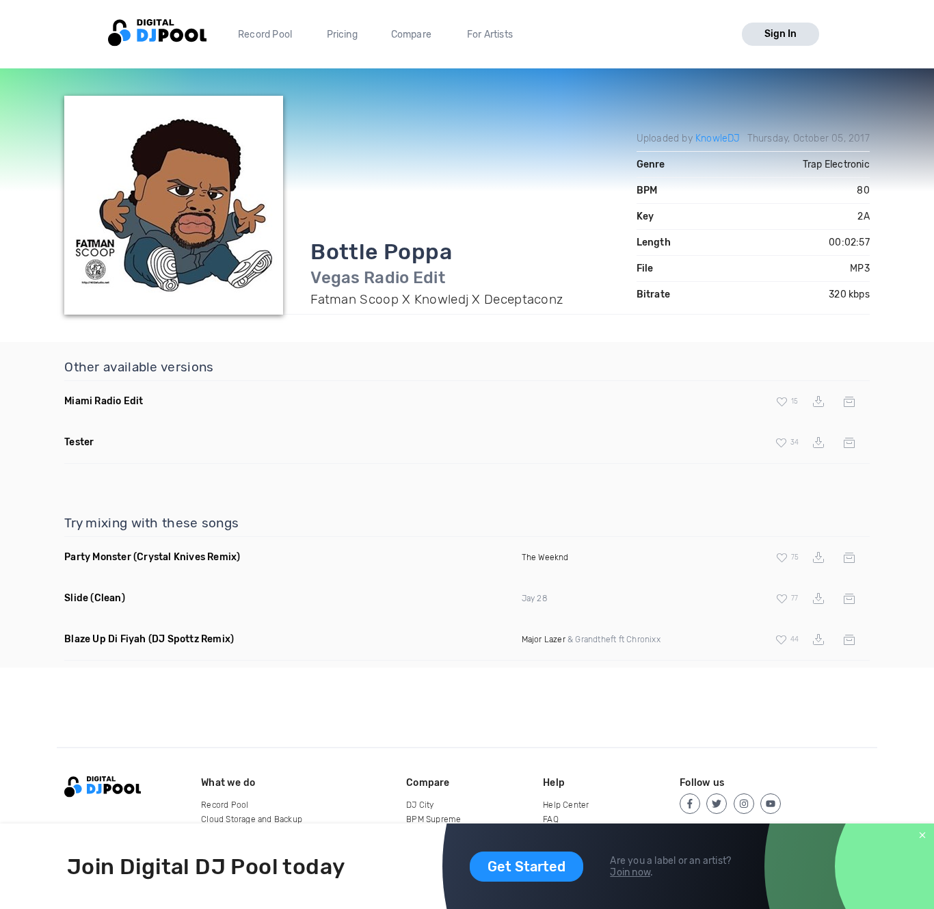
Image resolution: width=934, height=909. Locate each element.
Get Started (526, 866)
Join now (630, 872)
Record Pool (265, 34)
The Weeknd (545, 557)
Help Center (566, 805)
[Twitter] (716, 803)
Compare (411, 34)
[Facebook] (690, 803)
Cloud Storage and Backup (251, 819)
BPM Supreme (433, 819)
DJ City (419, 805)
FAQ (551, 819)
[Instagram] (744, 803)
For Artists (490, 34)
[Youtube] (770, 803)
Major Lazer (543, 639)
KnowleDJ (717, 138)
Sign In (780, 34)
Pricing (342, 34)
